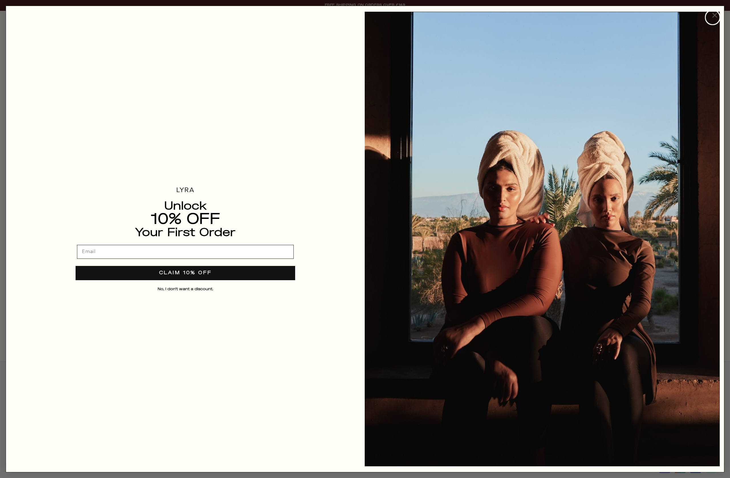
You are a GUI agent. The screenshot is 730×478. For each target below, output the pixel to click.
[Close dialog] (712, 17)
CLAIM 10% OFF (185, 272)
